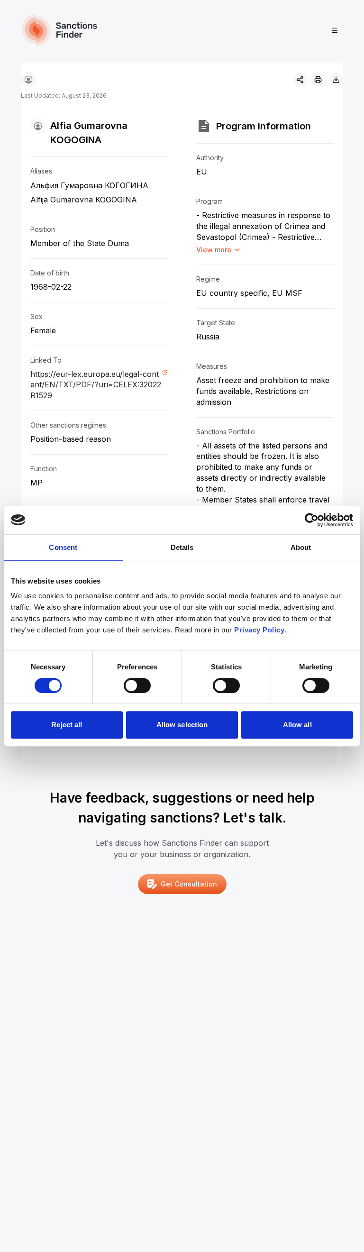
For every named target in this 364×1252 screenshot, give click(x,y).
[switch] (137, 685)
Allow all (297, 725)
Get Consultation (189, 884)
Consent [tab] (63, 547)
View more (213, 250)
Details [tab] (182, 547)
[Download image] (336, 80)
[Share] (300, 80)
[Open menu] (334, 30)
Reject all (66, 725)
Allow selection (182, 725)
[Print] (318, 80)
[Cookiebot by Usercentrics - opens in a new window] (311, 520)
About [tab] (301, 547)
